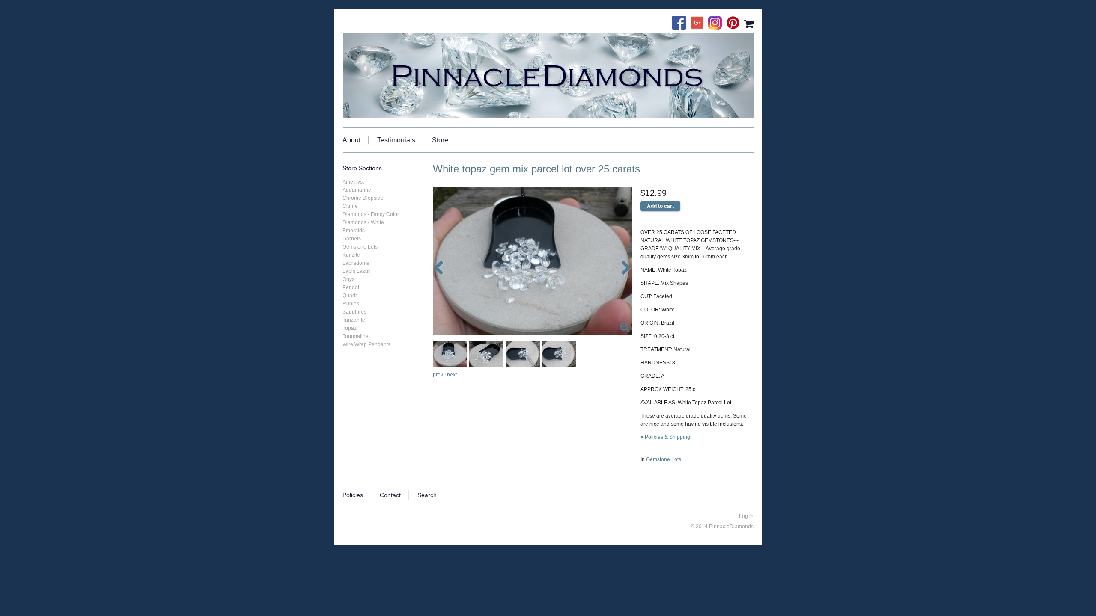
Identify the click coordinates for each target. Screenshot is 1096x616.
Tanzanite (353, 320)
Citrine (350, 206)
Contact (390, 495)
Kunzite (351, 255)
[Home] (548, 75)
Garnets (351, 239)
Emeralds (353, 231)
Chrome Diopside (363, 198)
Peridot (350, 287)
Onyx (348, 279)
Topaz (349, 328)
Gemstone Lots (663, 459)
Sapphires (354, 312)
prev (438, 375)
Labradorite (355, 263)
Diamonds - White (363, 222)
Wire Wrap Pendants (366, 344)
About (351, 140)
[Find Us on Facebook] (681, 23)
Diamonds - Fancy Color (370, 214)
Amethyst (353, 182)
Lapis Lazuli (356, 271)
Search (427, 495)
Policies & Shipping (667, 437)
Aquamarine (356, 190)
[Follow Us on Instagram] (717, 23)
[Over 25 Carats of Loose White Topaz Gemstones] (532, 261)
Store (440, 140)
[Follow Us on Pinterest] (735, 23)
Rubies (350, 304)
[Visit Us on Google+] (699, 23)
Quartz (350, 296)
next (452, 375)
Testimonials (396, 140)
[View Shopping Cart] (749, 23)
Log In (746, 516)
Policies (352, 495)
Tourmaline (355, 336)
